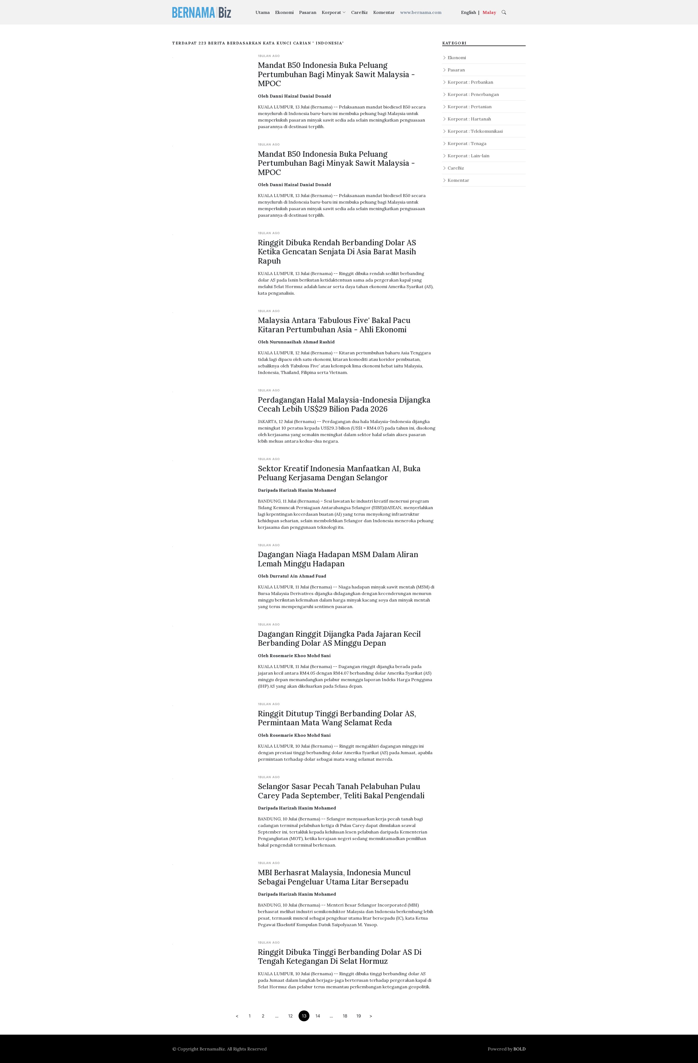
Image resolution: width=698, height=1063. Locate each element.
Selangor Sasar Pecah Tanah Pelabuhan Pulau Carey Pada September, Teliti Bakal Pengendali (341, 791)
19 (358, 1016)
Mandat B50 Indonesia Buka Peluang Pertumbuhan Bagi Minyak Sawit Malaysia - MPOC (336, 74)
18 (345, 1016)
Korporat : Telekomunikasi (475, 131)
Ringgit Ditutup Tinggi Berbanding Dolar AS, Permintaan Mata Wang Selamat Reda (337, 718)
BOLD (519, 1049)
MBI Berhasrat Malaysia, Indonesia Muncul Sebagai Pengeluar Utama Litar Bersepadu (334, 877)
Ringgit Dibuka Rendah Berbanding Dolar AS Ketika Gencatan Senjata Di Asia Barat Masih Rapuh (337, 252)
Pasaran (307, 12)
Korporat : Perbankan (470, 82)
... (276, 1016)
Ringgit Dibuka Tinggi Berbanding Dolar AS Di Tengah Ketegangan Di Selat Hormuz (340, 956)
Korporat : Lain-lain (468, 155)
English (468, 12)
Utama (262, 12)
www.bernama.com (420, 12)
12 (290, 1016)
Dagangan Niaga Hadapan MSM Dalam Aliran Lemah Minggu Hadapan (338, 559)
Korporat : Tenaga (466, 143)
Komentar (384, 12)
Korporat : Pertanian (469, 106)
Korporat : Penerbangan (473, 94)
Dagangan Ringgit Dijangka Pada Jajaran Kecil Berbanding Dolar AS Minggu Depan (339, 638)
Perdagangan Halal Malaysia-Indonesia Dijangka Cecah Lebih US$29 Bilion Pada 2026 (344, 404)
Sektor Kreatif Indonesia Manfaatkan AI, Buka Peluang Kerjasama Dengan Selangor (339, 473)
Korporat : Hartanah (469, 119)
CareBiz (359, 12)
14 (317, 1016)
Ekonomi (284, 12)
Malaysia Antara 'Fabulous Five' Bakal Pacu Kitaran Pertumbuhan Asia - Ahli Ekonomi (334, 324)
